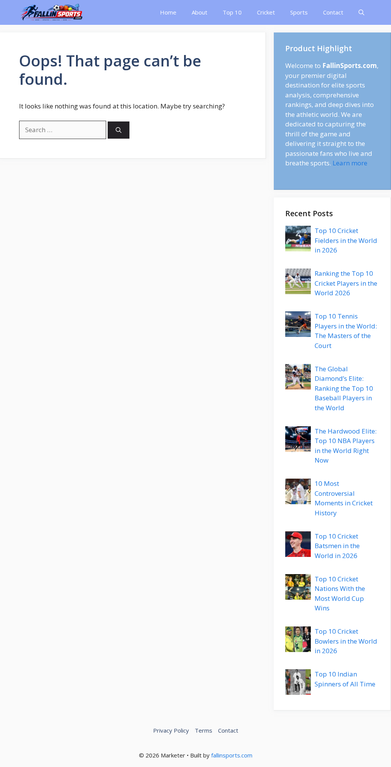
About (199, 12)
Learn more (350, 163)
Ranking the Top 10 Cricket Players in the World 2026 (346, 283)
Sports (299, 12)
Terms (203, 730)
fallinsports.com (231, 755)
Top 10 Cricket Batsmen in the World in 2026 (337, 546)
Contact (333, 12)
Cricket (266, 12)
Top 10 (232, 12)
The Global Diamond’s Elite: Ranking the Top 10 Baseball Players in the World (344, 388)
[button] (361, 12)
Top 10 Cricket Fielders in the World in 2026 (346, 240)
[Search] (118, 130)
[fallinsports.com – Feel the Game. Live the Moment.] (51, 12)
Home (168, 12)
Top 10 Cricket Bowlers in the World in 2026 (346, 641)
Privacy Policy (171, 730)
